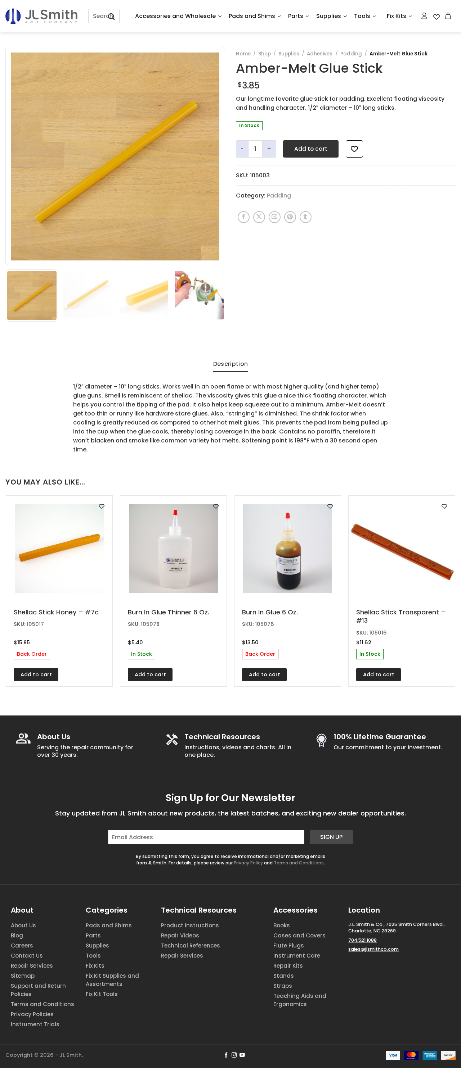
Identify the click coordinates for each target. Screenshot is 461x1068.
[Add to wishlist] (354, 149)
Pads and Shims (252, 16)
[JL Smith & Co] (41, 16)
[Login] (424, 16)
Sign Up (331, 837)
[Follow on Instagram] (234, 1055)
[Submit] (111, 16)
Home (243, 53)
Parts (295, 16)
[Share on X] (259, 217)
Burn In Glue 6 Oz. (270, 612)
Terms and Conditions (299, 863)
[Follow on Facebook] (226, 1055)
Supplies (328, 16)
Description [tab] (230, 364)
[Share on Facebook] (244, 217)
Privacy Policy (248, 863)
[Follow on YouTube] (242, 1055)
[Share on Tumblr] (306, 217)
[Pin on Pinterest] (290, 217)
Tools (362, 16)
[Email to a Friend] (275, 217)
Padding (351, 53)
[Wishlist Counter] (436, 16)
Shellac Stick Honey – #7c (56, 612)
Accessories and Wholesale (175, 16)
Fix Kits (396, 16)
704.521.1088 (362, 940)
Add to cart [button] (36, 674)
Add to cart (310, 149)
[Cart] (448, 16)
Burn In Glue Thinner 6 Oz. (168, 612)
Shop (264, 53)
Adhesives (319, 53)
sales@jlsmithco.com (373, 949)
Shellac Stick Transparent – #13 (401, 616)
